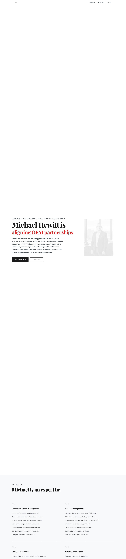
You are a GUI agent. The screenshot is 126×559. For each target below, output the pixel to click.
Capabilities (92, 2)
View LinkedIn (36, 259)
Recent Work (101, 2)
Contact (109, 2)
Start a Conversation (20, 259)
